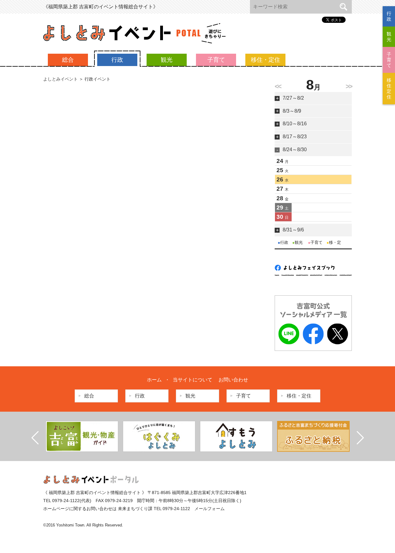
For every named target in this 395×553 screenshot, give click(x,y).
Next (360, 438)
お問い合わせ (233, 379)
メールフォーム (209, 508)
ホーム (154, 379)
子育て (216, 59)
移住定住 (389, 88)
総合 (68, 59)
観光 (167, 59)
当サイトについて (192, 379)
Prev (35, 438)
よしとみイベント (60, 79)
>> (349, 86)
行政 (117, 59)
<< (278, 86)
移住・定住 (265, 59)
